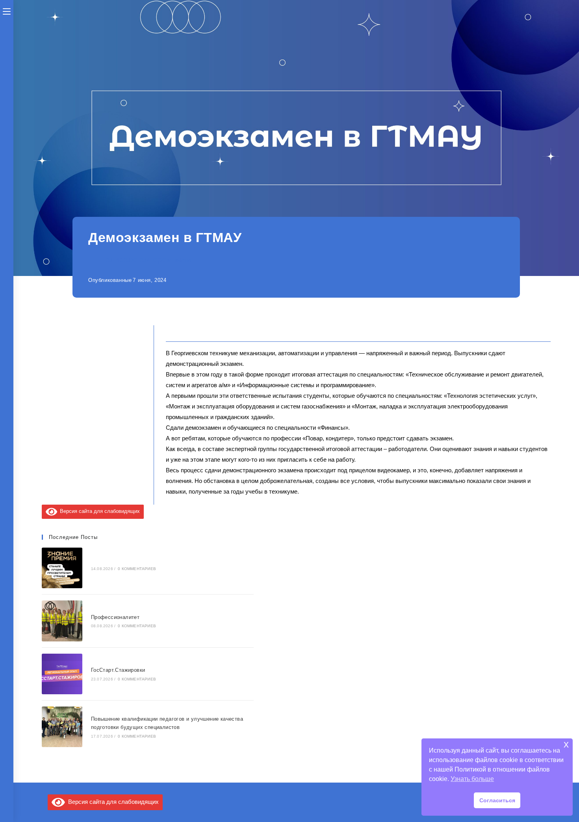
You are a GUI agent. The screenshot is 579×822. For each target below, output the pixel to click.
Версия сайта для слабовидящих (98, 511)
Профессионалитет (115, 617)
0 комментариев (137, 569)
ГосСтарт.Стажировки (118, 670)
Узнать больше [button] (472, 778)
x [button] (566, 744)
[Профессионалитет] (62, 620)
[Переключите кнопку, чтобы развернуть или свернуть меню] (6, 10)
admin (183, 260)
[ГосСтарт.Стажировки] (62, 674)
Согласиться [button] (497, 800)
